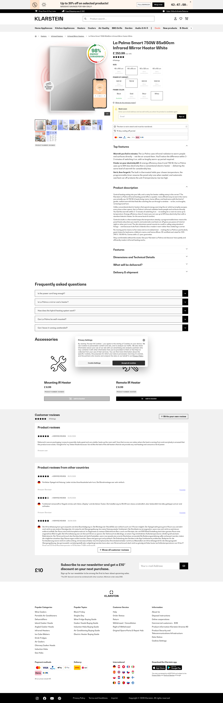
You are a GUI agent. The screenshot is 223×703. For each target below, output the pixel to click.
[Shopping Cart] (186, 19)
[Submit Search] (85, 18)
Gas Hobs (39, 653)
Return (116, 619)
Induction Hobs (41, 649)
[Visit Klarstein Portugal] (123, 682)
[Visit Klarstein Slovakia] (123, 672)
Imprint (114, 698)
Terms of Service (169, 675)
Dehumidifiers (41, 619)
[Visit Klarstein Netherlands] (119, 682)
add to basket (151, 399)
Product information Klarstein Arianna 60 (170, 627)
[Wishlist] (180, 19)
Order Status (118, 615)
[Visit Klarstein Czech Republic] (128, 672)
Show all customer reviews (115, 550)
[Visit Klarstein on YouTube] (52, 698)
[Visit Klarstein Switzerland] (123, 666)
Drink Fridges (41, 638)
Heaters (44, 36)
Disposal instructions (161, 615)
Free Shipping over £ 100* (75, 11)
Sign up (181, 116)
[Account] (175, 19)
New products (170, 28)
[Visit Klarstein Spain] (114, 672)
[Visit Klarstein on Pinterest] (59, 698)
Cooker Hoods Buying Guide (86, 623)
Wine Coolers (40, 612)
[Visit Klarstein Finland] (132, 677)
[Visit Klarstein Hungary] (132, 672)
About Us (156, 612)
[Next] (191, 28)
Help (115, 612)
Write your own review (174, 416)
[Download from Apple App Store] (159, 667)
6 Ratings (116, 60)
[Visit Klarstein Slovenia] (128, 682)
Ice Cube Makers (42, 634)
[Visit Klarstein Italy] (132, 666)
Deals (157, 28)
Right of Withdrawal (122, 627)
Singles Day (79, 615)
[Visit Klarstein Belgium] (114, 682)
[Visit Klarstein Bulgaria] (128, 677)
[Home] (38, 36)
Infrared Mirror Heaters (75, 36)
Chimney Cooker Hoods (45, 645)
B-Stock (184, 28)
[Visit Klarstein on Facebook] (44, 698)
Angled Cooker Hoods (44, 627)
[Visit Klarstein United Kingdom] (119, 672)
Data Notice (157, 637)
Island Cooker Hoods (44, 623)
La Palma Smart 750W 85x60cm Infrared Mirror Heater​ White (110, 36)
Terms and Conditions (98, 698)
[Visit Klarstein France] (128, 666)
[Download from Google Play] (174, 667)
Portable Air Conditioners (46, 615)
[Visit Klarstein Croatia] (119, 677)
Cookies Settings (159, 641)
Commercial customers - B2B (165, 623)
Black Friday (79, 612)
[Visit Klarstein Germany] (114, 666)
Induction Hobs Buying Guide (86, 627)
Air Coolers (39, 641)
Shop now (158, 5)
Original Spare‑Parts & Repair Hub (128, 630)
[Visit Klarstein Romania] (123, 677)
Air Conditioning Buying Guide (87, 630)
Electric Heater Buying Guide (86, 634)
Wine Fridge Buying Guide (85, 619)
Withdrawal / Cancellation (124, 623)
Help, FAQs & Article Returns (177, 11)
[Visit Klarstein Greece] (132, 683)
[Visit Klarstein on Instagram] (37, 698)
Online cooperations (160, 619)
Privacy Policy (156, 675)
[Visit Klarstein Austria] (119, 666)
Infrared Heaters (57, 36)
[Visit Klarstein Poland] (114, 677)
